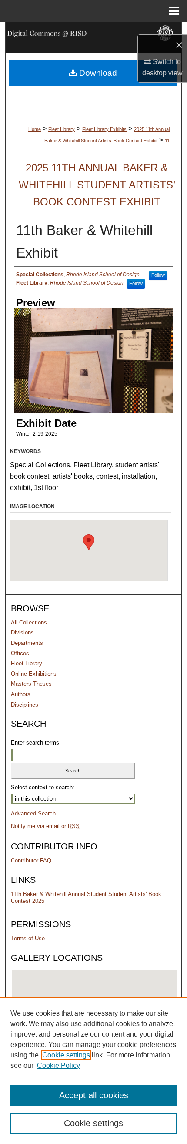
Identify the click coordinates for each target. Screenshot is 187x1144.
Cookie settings (66, 1055)
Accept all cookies (93, 1095)
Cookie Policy (58, 1065)
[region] (93, 1070)
